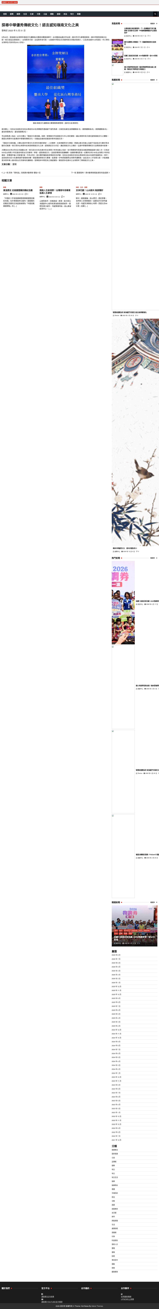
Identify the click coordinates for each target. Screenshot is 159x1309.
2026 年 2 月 (116, 978)
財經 (113, 1256)
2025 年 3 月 (116, 1022)
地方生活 (127, 930)
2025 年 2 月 (116, 1026)
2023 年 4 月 (116, 1104)
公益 (45, 14)
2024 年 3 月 (116, 1065)
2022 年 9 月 (116, 1128)
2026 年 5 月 (116, 967)
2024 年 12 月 (116, 1030)
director (117, 315)
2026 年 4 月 (116, 971)
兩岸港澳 (115, 1154)
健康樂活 (115, 1150)
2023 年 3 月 (116, 1108)
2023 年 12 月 (116, 1077)
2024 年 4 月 (116, 1061)
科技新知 (115, 1240)
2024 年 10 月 (116, 1038)
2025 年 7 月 (116, 1006)
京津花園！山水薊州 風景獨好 (89, 190)
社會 (32, 14)
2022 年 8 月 (116, 1132)
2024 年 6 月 (116, 1053)
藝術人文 (115, 1244)
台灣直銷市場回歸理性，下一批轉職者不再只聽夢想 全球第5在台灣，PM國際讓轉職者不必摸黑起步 (140, 30)
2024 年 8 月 (116, 1045)
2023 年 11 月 (116, 1081)
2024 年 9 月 (116, 1041)
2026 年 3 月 (116, 975)
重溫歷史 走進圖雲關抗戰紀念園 (18, 190)
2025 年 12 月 (116, 986)
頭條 (130, 933)
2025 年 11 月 (116, 990)
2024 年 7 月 (116, 1049)
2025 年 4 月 (116, 1018)
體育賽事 (115, 1272)
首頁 (5, 14)
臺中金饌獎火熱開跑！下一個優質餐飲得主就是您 (140, 43)
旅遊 (58, 14)
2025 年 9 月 (116, 998)
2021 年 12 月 (116, 1140)
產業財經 (115, 1228)
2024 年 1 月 (116, 1073)
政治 (65, 14)
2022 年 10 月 (116, 1124)
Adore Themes (97, 1306)
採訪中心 (129, 36)
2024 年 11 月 (116, 1034)
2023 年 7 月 (116, 1093)
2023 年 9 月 (116, 1085)
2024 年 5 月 (116, 1057)
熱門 (140, 930)
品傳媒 (114, 1161)
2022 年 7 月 (116, 1136)
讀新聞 (62, 1306)
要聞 (11, 14)
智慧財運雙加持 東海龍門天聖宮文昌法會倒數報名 (130, 312)
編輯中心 (6, 194)
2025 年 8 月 (116, 1002)
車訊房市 (115, 1260)
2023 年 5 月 (116, 1101)
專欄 (78, 14)
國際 (113, 1165)
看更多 (152, 23)
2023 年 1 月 (116, 1112)
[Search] (155, 14)
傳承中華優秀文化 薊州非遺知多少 (125, 548)
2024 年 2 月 (116, 1069)
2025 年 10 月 (116, 994)
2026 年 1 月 (116, 982)
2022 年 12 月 (116, 1116)
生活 (25, 14)
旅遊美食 (134, 930)
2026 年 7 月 (116, 959)
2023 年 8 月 (116, 1089)
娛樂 (18, 14)
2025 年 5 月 (116, 1014)
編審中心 (129, 72)
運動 (52, 14)
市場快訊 (115, 1193)
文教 (38, 14)
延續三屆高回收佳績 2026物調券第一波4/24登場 (140, 55)
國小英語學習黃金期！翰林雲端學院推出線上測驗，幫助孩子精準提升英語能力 (140, 68)
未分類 (114, 1213)
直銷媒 (114, 1232)
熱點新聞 (146, 930)
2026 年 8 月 (116, 955)
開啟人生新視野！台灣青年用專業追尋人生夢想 (55, 191)
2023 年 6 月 (116, 1097)
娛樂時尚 (115, 1185)
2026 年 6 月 (116, 963)
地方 (72, 14)
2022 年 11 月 (116, 1120)
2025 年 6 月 (116, 1010)
